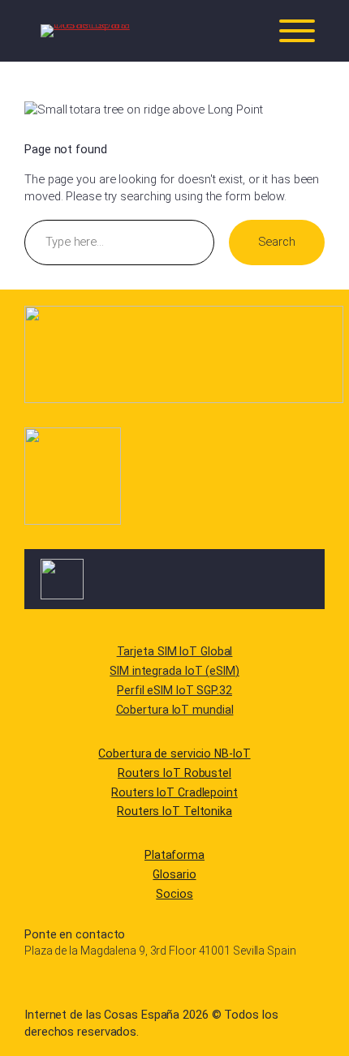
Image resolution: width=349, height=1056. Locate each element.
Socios (174, 893)
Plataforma (174, 854)
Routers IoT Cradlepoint (174, 792)
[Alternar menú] (297, 30)
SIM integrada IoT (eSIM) (174, 670)
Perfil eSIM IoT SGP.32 (174, 690)
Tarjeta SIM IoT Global (175, 651)
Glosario (174, 874)
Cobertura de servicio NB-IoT (174, 753)
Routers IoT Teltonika (174, 811)
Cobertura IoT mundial (175, 709)
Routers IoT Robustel (174, 772)
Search (276, 241)
